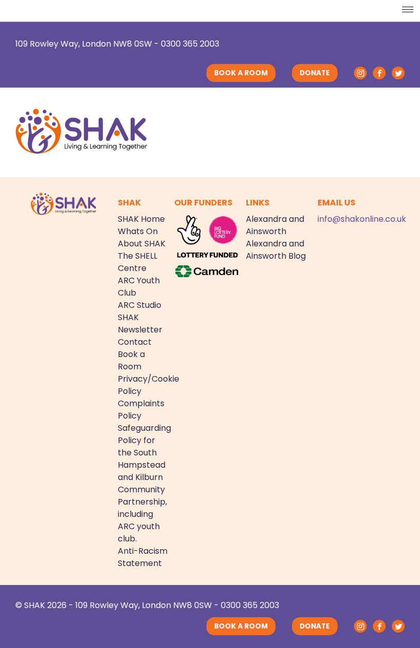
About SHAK (141, 243)
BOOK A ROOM (241, 73)
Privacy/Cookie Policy (143, 385)
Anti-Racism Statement (142, 557)
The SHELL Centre (137, 262)
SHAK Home (141, 219)
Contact (135, 342)
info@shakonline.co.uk (362, 219)
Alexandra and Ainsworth (275, 225)
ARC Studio (139, 305)
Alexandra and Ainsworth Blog (276, 250)
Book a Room (131, 360)
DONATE (315, 73)
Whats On (138, 231)
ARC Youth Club (139, 287)
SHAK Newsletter (140, 323)
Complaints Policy (141, 410)
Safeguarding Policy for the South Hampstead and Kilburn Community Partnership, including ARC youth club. (143, 483)
